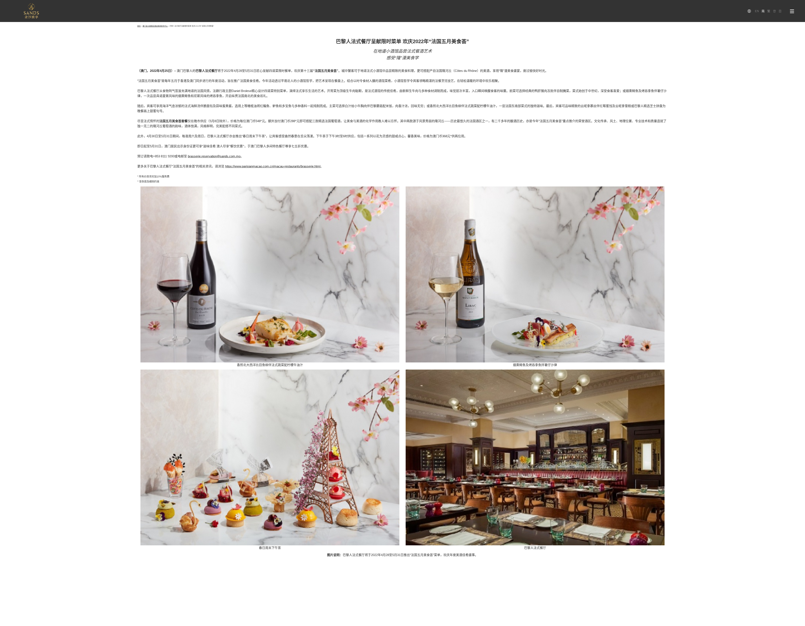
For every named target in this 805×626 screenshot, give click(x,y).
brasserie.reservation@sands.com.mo (214, 156)
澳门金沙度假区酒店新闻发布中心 (155, 26)
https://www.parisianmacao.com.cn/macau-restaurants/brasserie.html (272, 166)
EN (757, 11)
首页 (139, 26)
